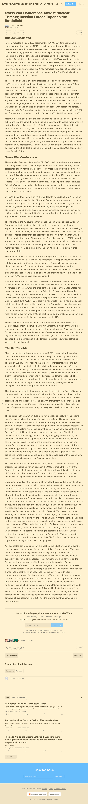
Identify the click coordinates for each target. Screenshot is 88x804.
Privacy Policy (60, 632)
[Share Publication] (61, 4)
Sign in (81, 4)
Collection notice (60, 789)
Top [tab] (7, 698)
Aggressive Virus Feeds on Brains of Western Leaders (31, 720)
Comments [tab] (10, 671)
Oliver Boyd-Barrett (17, 25)
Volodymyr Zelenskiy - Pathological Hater (25, 703)
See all (9, 757)
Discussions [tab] (21, 698)
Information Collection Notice (43, 632)
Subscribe (70, 4)
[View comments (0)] (15, 32)
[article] (44, 709)
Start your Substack (38, 794)
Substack (33, 799)
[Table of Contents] (2, 402)
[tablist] (14, 671)
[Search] (57, 4)
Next (76, 655)
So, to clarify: (9, 745)
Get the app (54, 794)
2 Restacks (30, 640)
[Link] (2, 38)
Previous (13, 655)
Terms (51, 789)
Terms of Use (54, 630)
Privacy (44, 789)
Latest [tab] (13, 698)
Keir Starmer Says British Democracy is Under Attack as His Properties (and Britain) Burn (32, 724)
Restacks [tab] (19, 671)
